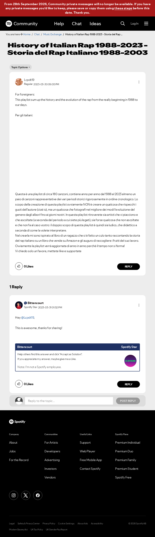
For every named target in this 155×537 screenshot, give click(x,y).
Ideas (95, 23)
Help (59, 23)
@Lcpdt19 (27, 317)
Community (26, 23)
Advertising (52, 460)
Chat (77, 23)
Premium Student (126, 469)
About (13, 442)
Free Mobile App (91, 460)
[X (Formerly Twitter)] (25, 495)
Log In (134, 23)
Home (26, 34)
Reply (129, 266)
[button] (139, 82)
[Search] (122, 23)
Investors (50, 469)
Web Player (87, 451)
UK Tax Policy (37, 529)
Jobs (12, 451)
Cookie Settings (66, 523)
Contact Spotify (90, 469)
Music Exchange (52, 34)
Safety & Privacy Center (29, 523)
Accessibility (97, 523)
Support (85, 442)
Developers (52, 451)
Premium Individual (127, 442)
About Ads (83, 523)
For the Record (18, 460)
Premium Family (125, 460)
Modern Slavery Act (18, 529)
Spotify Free (123, 477)
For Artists (51, 442)
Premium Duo (124, 451)
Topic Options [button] (19, 67)
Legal (12, 523)
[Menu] (146, 23)
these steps (123, 8)
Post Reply (128, 401)
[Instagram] (13, 495)
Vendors (50, 477)
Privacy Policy (49, 523)
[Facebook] (37, 495)
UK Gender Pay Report (56, 529)
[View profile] (19, 82)
